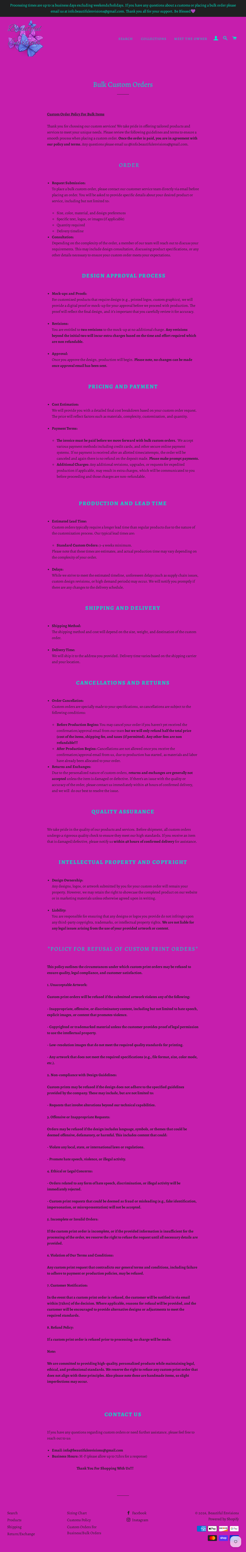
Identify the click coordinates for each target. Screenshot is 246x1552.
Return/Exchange (21, 1534)
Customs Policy (79, 1520)
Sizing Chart (77, 1513)
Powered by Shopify (223, 1519)
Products (14, 1520)
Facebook (139, 1513)
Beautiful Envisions (223, 1513)
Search (125, 39)
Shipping (14, 1527)
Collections (153, 39)
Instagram (139, 1520)
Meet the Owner (191, 39)
